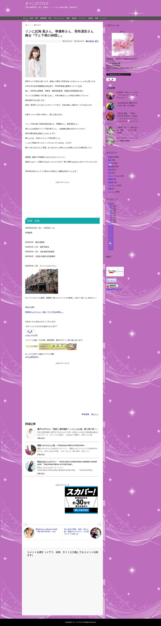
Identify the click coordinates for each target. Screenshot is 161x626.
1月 (111, 222)
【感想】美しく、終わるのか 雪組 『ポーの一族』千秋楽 (127, 130)
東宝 (36, 18)
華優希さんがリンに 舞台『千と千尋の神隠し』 (44, 312)
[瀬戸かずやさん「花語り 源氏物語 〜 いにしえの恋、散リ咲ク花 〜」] (30, 433)
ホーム (25, 18)
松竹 (50, 18)
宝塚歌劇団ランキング (114, 289)
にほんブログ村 (31, 335)
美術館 (74, 18)
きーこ (95, 414)
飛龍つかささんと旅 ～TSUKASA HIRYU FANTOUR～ (61, 445)
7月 (111, 208)
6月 (111, 210)
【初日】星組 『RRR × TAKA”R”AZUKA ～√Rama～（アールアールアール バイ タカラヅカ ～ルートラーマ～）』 (122, 118)
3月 (111, 217)
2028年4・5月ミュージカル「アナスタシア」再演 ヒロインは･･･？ (127, 95)
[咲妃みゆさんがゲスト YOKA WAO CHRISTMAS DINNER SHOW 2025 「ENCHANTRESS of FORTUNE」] (30, 466)
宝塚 (31, 18)
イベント (103, 18)
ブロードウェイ (59, 18)
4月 (111, 215)
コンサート (82, 18)
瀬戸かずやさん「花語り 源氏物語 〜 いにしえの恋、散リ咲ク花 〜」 (68, 429)
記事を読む (41, 438)
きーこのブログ (37, 3)
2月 (111, 220)
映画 (96, 18)
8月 (111, 206)
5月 (111, 213)
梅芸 (68, 18)
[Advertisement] (62, 199)
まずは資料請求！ (32, 357)
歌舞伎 (90, 18)
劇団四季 (43, 18)
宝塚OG (91, 41)
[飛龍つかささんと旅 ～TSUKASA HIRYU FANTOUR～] (30, 449)
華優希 (86, 414)
